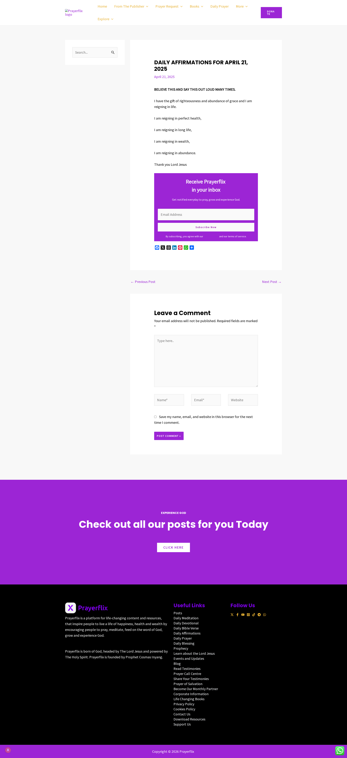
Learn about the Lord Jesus (194, 653)
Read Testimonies (187, 668)
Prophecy (181, 648)
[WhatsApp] (264, 614)
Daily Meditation (186, 618)
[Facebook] (237, 614)
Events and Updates (189, 658)
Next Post (272, 281)
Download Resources (189, 719)
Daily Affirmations (187, 633)
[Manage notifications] (8, 750)
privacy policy (211, 236)
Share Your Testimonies (191, 678)
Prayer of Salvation (188, 683)
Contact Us (182, 714)
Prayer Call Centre (187, 673)
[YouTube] (243, 614)
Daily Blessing (184, 643)
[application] (146, 6)
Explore (103, 19)
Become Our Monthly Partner (196, 688)
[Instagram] (248, 614)
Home (102, 6)
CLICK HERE (173, 547)
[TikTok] (253, 614)
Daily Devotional (186, 623)
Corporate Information (191, 694)
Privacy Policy (184, 704)
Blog (177, 663)
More (240, 6)
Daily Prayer (219, 6)
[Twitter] (232, 614)
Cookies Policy (184, 709)
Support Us (182, 724)
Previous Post (142, 281)
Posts (178, 613)
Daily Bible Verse (186, 628)
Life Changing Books (189, 699)
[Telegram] (259, 614)
